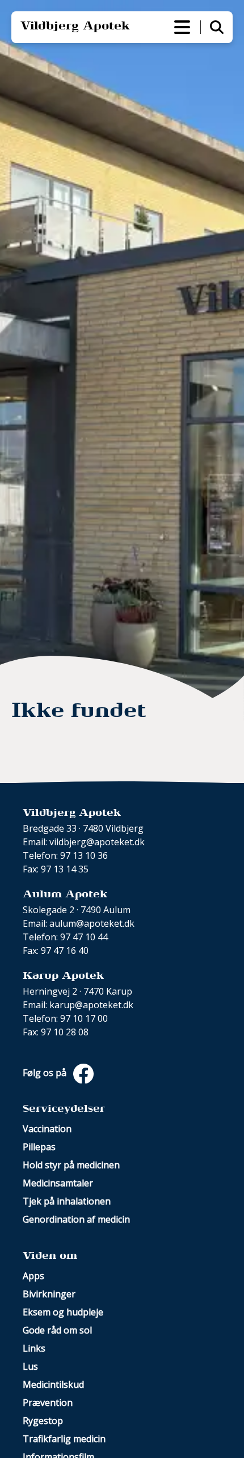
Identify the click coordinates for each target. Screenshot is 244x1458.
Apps (33, 1276)
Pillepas (39, 1147)
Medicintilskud (53, 1384)
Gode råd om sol (57, 1330)
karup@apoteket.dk (91, 1005)
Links (34, 1348)
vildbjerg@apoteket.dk (97, 842)
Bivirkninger (49, 1294)
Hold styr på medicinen (71, 1165)
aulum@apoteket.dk (91, 923)
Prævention (48, 1402)
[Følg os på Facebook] (81, 1072)
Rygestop (43, 1420)
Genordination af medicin (76, 1219)
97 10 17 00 (84, 1018)
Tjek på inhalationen (67, 1201)
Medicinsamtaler (58, 1183)
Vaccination (47, 1128)
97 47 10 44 (84, 937)
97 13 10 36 (84, 855)
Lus (30, 1366)
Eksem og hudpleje (63, 1312)
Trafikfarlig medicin (64, 1439)
